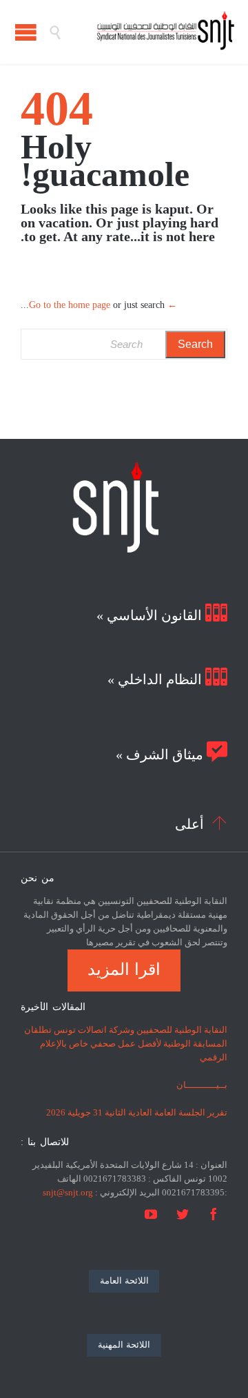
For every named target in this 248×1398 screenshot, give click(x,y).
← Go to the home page (103, 305)
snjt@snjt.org (68, 1192)
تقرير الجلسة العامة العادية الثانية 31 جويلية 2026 (136, 1112)
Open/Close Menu (26, 32)
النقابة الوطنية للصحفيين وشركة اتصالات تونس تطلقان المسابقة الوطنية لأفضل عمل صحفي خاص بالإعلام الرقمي (125, 1043)
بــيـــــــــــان (201, 1085)
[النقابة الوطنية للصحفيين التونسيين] (148, 32)
